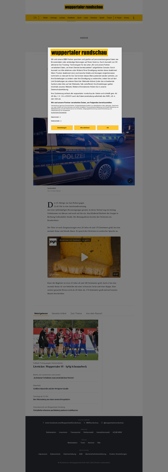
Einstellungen (61, 128)
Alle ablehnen (84, 128)
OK (108, 128)
